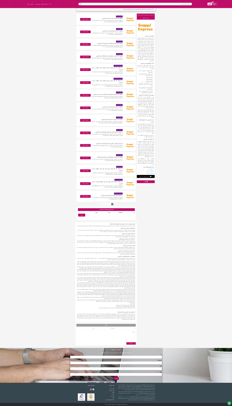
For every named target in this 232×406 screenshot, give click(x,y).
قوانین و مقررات (111, 390)
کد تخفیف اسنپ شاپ (125, 397)
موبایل (96, 212)
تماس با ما (112, 396)
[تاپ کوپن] (212, 4)
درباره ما (113, 394)
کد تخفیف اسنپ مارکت (150, 173)
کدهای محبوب (37, 4)
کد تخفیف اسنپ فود (150, 171)
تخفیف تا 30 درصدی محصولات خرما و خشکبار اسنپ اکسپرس (109, 56)
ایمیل (109, 212)
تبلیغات (113, 392)
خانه (152, 9)
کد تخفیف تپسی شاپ (145, 147)
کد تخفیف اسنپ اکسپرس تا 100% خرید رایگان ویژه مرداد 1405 (145, 16)
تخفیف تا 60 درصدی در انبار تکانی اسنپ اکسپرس (112, 119)
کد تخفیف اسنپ (151, 169)
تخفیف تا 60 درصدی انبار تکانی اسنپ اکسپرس (113, 107)
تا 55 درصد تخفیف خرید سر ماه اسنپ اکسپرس (112, 18)
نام (134, 212)
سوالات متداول (112, 389)
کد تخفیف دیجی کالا (143, 394)
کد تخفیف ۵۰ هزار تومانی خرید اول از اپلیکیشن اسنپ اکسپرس (109, 132)
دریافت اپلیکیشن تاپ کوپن (144, 177)
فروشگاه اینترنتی (148, 9)
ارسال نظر (131, 343)
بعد (99, 204)
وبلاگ (113, 398)
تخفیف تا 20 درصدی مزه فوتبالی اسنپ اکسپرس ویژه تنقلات (110, 157)
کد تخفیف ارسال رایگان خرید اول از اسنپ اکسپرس (112, 195)
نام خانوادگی (120, 212)
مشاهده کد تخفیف (85, 69)
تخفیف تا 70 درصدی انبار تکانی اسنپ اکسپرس (113, 31)
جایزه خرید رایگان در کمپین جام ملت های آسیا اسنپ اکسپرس (109, 144)
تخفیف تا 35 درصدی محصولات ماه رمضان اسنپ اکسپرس (110, 43)
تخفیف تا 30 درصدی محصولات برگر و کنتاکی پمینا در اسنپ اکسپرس (108, 94)
